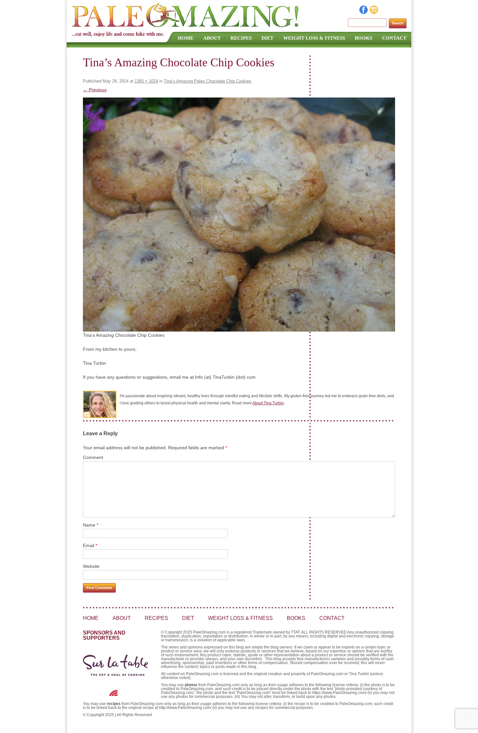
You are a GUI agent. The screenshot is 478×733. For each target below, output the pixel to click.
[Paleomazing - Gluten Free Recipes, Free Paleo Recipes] (186, 28)
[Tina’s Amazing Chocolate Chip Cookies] (239, 215)
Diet (267, 38)
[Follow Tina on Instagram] (374, 12)
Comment (93, 457)
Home (185, 38)
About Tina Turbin (268, 403)
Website (91, 566)
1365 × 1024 (146, 81)
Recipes (241, 38)
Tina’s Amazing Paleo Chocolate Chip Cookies (207, 81)
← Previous (95, 89)
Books (363, 38)
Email (90, 545)
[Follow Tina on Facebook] (363, 12)
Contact (394, 38)
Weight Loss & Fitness (314, 38)
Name (90, 525)
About (212, 38)
